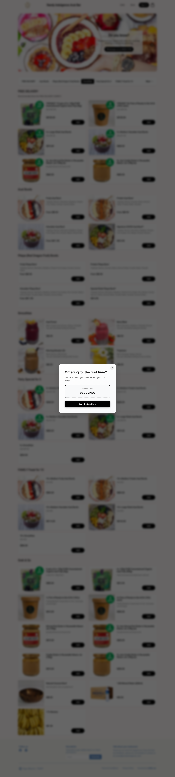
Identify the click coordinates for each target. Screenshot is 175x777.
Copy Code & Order (87, 404)
